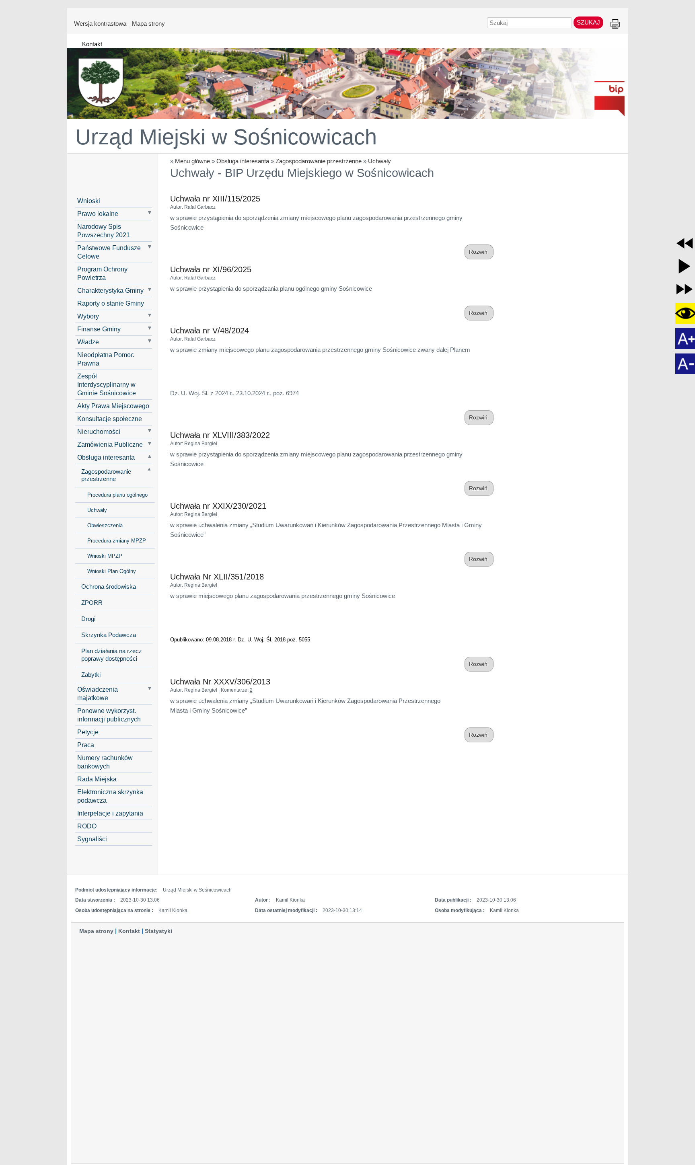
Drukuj (615, 24)
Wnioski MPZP (104, 556)
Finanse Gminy (99, 329)
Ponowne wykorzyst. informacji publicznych (109, 715)
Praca (85, 744)
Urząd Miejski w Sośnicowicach (226, 137)
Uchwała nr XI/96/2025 (210, 269)
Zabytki (91, 675)
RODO (87, 826)
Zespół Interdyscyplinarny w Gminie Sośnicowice (106, 384)
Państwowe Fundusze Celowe (109, 252)
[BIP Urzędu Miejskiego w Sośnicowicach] (347, 80)
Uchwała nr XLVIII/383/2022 (220, 435)
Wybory (88, 316)
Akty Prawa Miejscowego (113, 405)
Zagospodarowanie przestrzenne (319, 161)
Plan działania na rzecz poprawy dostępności (111, 655)
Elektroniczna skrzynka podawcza (110, 796)
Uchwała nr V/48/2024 (209, 330)
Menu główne (192, 161)
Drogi (88, 619)
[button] (684, 243)
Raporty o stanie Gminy (110, 303)
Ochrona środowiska (108, 587)
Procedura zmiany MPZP (116, 541)
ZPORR (92, 603)
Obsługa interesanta (242, 161)
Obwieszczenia (105, 525)
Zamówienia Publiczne (110, 444)
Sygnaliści (92, 838)
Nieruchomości (98, 431)
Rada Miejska (97, 779)
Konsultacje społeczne (109, 418)
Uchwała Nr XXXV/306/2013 (220, 681)
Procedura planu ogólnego (117, 495)
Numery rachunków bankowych (105, 762)
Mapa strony (148, 23)
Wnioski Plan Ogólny (111, 571)
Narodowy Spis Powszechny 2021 (103, 230)
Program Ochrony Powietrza (102, 273)
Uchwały (379, 161)
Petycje (88, 732)
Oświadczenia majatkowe (97, 693)
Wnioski (88, 200)
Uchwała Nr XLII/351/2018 (217, 576)
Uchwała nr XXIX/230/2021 (218, 505)
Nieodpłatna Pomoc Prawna (105, 359)
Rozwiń (479, 252)
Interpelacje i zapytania (110, 813)
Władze (88, 341)
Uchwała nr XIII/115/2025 (215, 198)
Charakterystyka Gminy (110, 290)
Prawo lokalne (97, 213)
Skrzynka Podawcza (108, 635)
